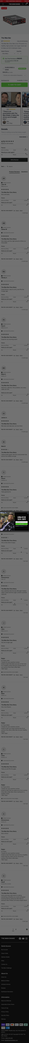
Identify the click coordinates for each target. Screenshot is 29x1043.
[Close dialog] (27, 513)
